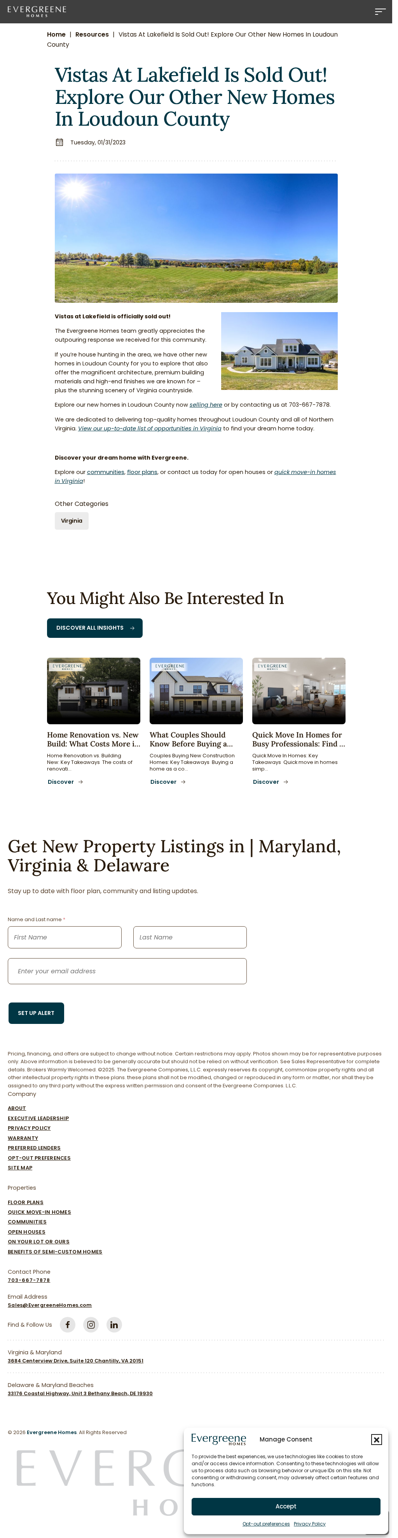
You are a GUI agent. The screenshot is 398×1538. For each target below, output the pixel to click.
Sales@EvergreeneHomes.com (50, 1305)
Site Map (20, 1167)
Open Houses (26, 1232)
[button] (377, 1439)
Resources (92, 34)
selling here (206, 405)
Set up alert (36, 1013)
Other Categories (81, 503)
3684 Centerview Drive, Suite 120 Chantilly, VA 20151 (75, 1360)
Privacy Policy (310, 1523)
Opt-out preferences (266, 1523)
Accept (286, 1506)
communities (105, 472)
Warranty (23, 1138)
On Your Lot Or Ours (39, 1241)
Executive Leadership (38, 1118)
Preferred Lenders (34, 1148)
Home (56, 34)
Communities (27, 1221)
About (17, 1108)
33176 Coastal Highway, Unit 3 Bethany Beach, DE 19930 (80, 1393)
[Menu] (380, 11)
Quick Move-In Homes (39, 1212)
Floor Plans (26, 1202)
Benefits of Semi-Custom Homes (55, 1251)
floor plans (142, 472)
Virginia (72, 521)
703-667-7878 (29, 1280)
